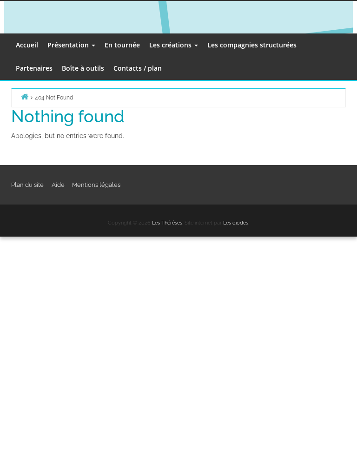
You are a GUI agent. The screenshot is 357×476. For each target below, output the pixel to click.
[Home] (24, 96)
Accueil (27, 44)
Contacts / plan (137, 68)
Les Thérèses (167, 223)
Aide (58, 184)
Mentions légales (96, 184)
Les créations (171, 44)
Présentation (69, 44)
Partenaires (34, 68)
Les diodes (235, 223)
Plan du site (27, 184)
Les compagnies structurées (252, 44)
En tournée (122, 44)
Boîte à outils (83, 68)
